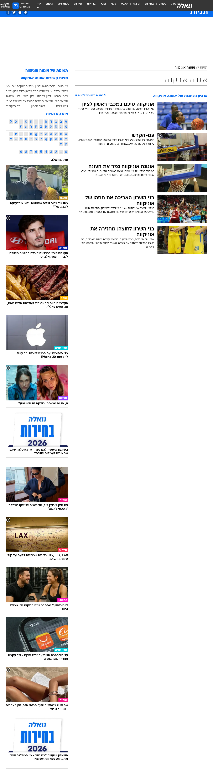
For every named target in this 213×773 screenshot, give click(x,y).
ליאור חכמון (38, 106)
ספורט (162, 3)
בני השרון (62, 86)
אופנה (49, 3)
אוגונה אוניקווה (185, 67)
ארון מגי (11, 86)
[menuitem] (160, 5)
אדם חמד (39, 91)
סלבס (124, 3)
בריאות (91, 3)
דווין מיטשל (13, 96)
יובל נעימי (12, 101)
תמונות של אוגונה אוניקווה (46, 71)
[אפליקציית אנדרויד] (25, 12)
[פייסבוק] (8, 12)
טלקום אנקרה (25, 86)
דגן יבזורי (28, 96)
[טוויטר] (14, 12)
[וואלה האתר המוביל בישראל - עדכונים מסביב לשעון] (184, 6)
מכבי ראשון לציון (45, 86)
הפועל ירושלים (44, 101)
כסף (113, 3)
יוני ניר (49, 91)
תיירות (78, 3)
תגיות (203, 67)
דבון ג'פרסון (43, 96)
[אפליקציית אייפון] (19, 12)
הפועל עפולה (26, 101)
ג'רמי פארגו (61, 96)
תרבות (136, 3)
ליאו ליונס (62, 106)
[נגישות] (5, 5)
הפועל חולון (61, 101)
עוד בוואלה (59, 160)
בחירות (149, 3)
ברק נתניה (12, 91)
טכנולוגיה (63, 3)
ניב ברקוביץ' (13, 106)
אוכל (103, 3)
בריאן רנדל (25, 91)
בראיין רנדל (61, 91)
